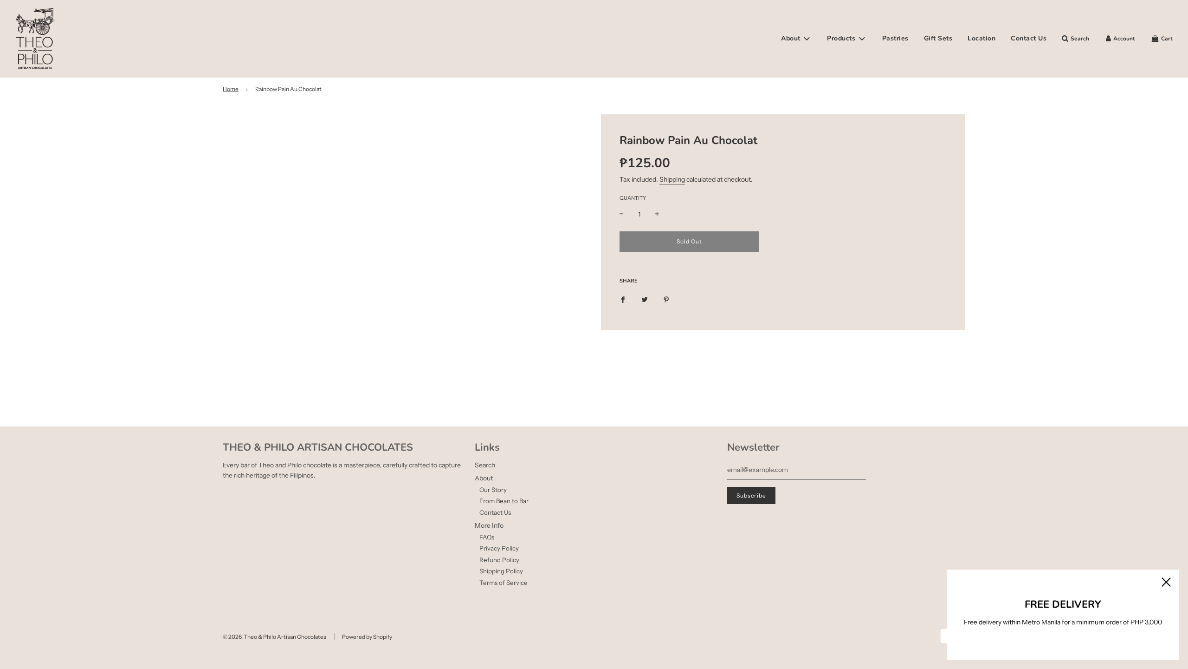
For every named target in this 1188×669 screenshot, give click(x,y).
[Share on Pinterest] (666, 299)
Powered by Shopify (367, 636)
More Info (489, 525)
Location (981, 38)
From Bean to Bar (504, 501)
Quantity (633, 198)
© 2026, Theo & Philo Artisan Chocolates (274, 636)
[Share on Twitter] (644, 299)
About (484, 478)
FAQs (486, 537)
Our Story (493, 489)
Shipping (672, 179)
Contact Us (1028, 38)
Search (485, 465)
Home (231, 88)
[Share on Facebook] (623, 299)
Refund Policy (499, 560)
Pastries (895, 38)
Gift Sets (938, 38)
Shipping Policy (501, 571)
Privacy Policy (499, 548)
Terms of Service (503, 582)
